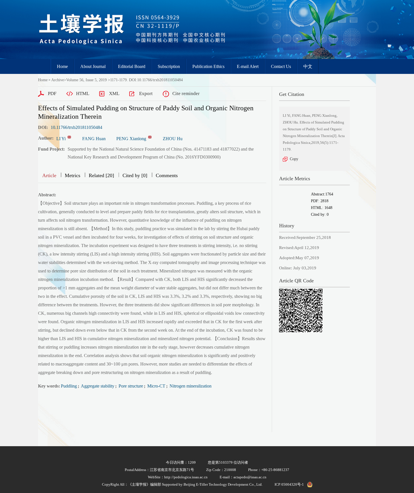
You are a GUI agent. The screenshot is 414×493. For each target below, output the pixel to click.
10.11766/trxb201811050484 (76, 127)
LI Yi (61, 138)
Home (62, 66)
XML (114, 93)
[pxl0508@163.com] (150, 137)
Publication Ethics (208, 66)
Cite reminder (186, 93)
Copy (294, 159)
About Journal (93, 66)
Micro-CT (155, 386)
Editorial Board (131, 66)
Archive (57, 80)
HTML (82, 93)
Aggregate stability (97, 386)
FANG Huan (94, 138)
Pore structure (130, 386)
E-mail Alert (248, 66)
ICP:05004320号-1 (289, 484)
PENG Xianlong (131, 138)
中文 (307, 66)
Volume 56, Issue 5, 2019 (86, 80)
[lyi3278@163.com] (69, 137)
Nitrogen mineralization (190, 386)
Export (146, 93)
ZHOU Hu (172, 138)
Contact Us (281, 66)
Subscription (169, 66)
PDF (52, 93)
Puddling (69, 386)
